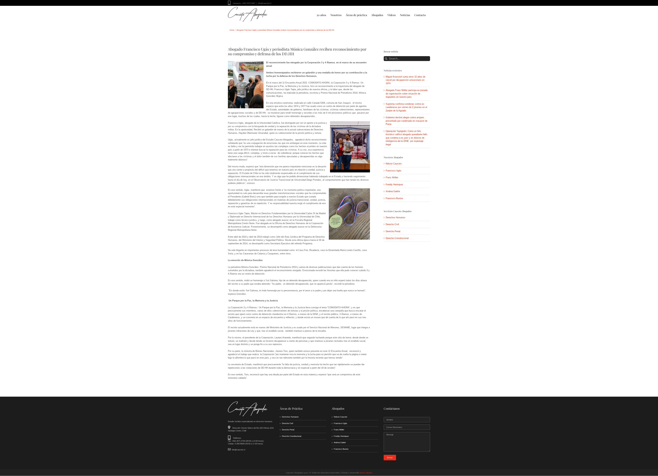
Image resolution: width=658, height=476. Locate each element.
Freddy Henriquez (394, 184)
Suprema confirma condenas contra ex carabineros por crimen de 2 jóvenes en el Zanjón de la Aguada (406, 107)
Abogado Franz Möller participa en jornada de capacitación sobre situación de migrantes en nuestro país (407, 93)
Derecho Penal (393, 231)
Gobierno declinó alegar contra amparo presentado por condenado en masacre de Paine (406, 120)
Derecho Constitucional (397, 238)
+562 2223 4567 (248, 3)
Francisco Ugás (393, 170)
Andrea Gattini (393, 191)
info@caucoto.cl (264, 3)
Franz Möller (392, 177)
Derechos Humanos (395, 217)
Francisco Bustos (394, 198)
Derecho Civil (392, 224)
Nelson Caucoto (393, 163)
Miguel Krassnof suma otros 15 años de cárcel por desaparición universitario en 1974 (405, 80)
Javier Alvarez (366, 472)
